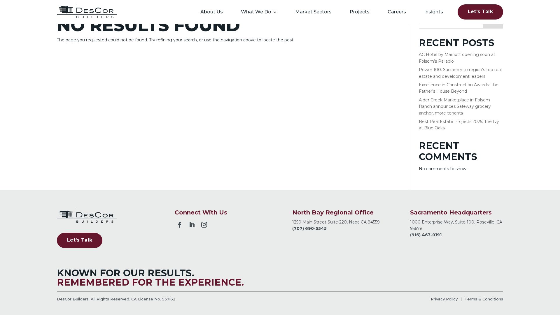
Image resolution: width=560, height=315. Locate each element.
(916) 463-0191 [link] (426, 234)
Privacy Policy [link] (444, 299)
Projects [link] (360, 12)
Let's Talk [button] (480, 11)
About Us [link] (211, 12)
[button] (180, 224)
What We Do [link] (256, 12)
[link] (87, 12)
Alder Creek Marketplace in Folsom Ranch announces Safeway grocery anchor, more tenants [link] (455, 106)
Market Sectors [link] (313, 12)
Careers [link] (397, 12)
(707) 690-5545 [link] (309, 228)
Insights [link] (433, 12)
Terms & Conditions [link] (484, 299)
